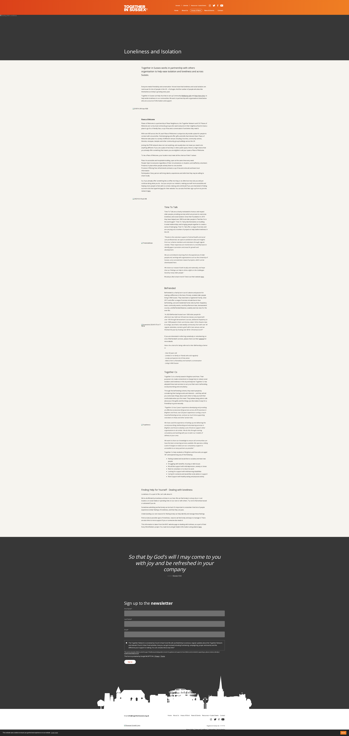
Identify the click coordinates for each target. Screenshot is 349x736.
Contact (220, 10)
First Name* (128, 608)
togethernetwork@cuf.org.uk (131, 653)
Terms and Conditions (201, 729)
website (201, 339)
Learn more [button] (54, 732)
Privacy (157, 656)
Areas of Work (196, 10)
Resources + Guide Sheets (198, 5)
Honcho (223, 729)
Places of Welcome (148, 119)
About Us (185, 10)
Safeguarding (211, 729)
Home (176, 10)
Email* (126, 629)
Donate (178, 5)
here (161, 188)
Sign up (130, 662)
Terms (163, 656)
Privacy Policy (190, 729)
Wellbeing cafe (186, 96)
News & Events (209, 10)
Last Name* (128, 619)
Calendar (185, 5)
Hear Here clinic (199, 96)
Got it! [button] (343, 732)
